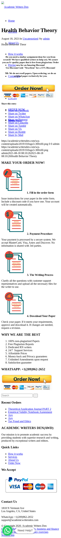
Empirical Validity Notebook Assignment (30, 412)
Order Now (14, 463)
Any (10, 415)
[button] (7, 530)
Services (12, 456)
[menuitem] (11, 20)
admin (46, 38)
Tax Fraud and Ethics (19, 421)
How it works (15, 453)
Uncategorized (30, 38)
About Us (13, 460)
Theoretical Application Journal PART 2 (29, 409)
